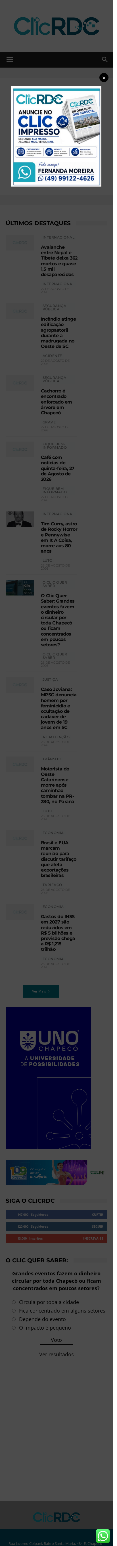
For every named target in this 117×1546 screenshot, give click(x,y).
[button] (103, 77)
